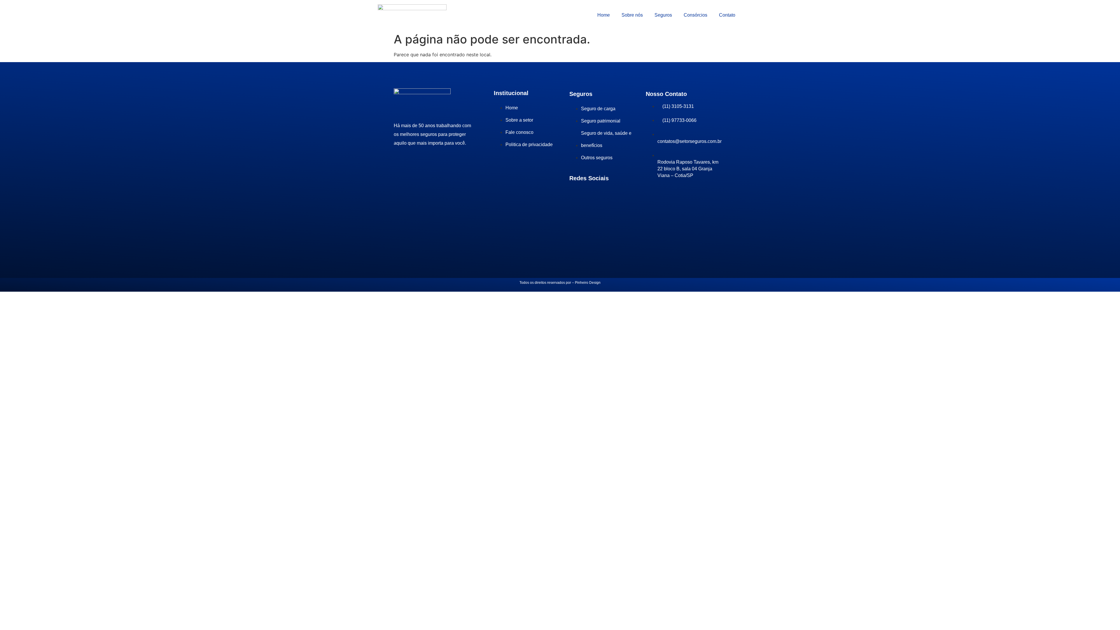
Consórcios (695, 15)
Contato (727, 15)
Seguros (663, 15)
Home (603, 15)
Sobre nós (632, 15)
